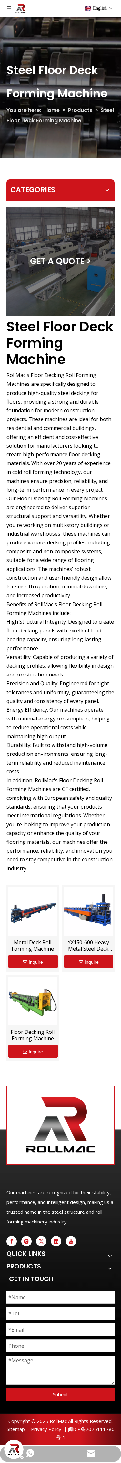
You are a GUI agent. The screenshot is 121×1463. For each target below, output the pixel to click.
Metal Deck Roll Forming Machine (33, 945)
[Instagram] (26, 1241)
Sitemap (16, 1429)
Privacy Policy (46, 1429)
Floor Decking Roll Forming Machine (33, 1035)
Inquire (36, 962)
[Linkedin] (56, 1241)
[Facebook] (11, 1241)
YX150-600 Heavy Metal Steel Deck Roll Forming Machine (88, 945)
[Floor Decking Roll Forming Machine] (32, 1000)
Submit (60, 1394)
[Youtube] (71, 1241)
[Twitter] (41, 1241)
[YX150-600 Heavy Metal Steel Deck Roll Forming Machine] (88, 910)
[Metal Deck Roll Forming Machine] (32, 910)
